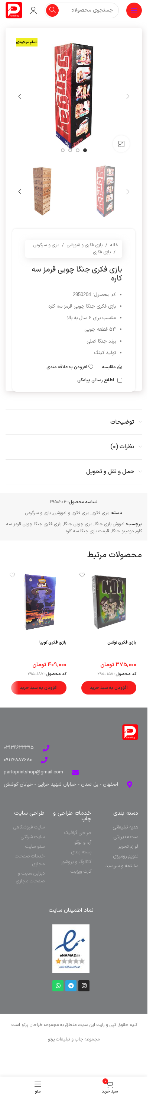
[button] (127, 96)
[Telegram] (70, 985)
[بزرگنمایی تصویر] (121, 143)
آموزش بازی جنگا (109, 524)
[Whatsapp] (58, 985)
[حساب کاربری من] (33, 10)
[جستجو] (52, 10)
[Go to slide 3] (70, 150)
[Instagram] (83, 985)
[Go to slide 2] (77, 150)
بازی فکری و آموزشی (84, 245)
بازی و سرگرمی (46, 245)
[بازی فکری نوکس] (109, 602)
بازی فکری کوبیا (52, 642)
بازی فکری (102, 252)
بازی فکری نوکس (121, 642)
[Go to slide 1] (85, 150)
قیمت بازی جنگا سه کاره (87, 531)
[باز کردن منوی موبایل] (134, 10)
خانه (114, 245)
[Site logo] (14, 10)
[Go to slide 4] (63, 150)
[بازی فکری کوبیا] (39, 602)
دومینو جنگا (123, 531)
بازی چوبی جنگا (78, 524)
